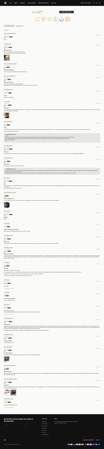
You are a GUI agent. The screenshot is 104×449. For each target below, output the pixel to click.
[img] (37, 11)
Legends (8, 304)
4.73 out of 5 (40, 11)
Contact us (44, 432)
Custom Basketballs (31, 2)
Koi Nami (8, 101)
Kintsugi (7, 262)
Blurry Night (8, 43)
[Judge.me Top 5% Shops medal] (61, 19)
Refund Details (44, 423)
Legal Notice (44, 430)
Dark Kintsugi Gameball (11, 33)
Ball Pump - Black (9, 334)
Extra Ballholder (9, 121)
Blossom (8, 223)
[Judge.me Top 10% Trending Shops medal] (67, 19)
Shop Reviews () (19, 25)
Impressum (44, 428)
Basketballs (22, 2)
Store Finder (53, 2)
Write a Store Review (66, 12)
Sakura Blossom (9, 89)
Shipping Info (44, 421)
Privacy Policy (44, 425)
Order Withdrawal (45, 434)
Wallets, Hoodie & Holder (43, 2)
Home (10, 2)
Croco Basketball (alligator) (11, 63)
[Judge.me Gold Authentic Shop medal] (37, 19)
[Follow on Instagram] (4, 440)
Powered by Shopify (16, 444)
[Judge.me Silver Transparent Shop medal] (55, 19)
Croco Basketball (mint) (11, 75)
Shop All (16, 2)
